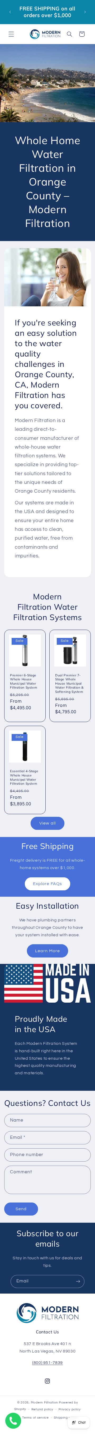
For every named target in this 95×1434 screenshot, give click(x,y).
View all (47, 823)
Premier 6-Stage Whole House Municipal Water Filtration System (23, 681)
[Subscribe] (78, 1281)
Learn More (47, 951)
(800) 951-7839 (47, 1362)
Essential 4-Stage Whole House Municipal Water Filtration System (24, 777)
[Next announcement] (85, 12)
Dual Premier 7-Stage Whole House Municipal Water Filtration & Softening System (69, 683)
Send (21, 1209)
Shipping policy (66, 1417)
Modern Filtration (44, 1402)
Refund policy (42, 1409)
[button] (11, 34)
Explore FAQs (47, 884)
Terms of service (35, 1417)
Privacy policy (70, 1409)
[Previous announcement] (10, 12)
